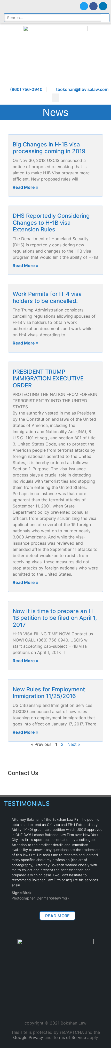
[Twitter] (84, 6)
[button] (55, 97)
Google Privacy (28, 1037)
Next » (73, 744)
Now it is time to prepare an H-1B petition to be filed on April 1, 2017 (55, 618)
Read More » (25, 187)
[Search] (105, 18)
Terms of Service (69, 1037)
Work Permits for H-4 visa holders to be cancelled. (47, 297)
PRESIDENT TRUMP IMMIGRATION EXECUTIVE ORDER (48, 378)
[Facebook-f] (93, 6)
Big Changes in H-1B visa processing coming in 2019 (49, 147)
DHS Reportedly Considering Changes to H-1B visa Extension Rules (51, 222)
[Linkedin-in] (103, 6)
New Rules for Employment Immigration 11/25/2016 (49, 692)
